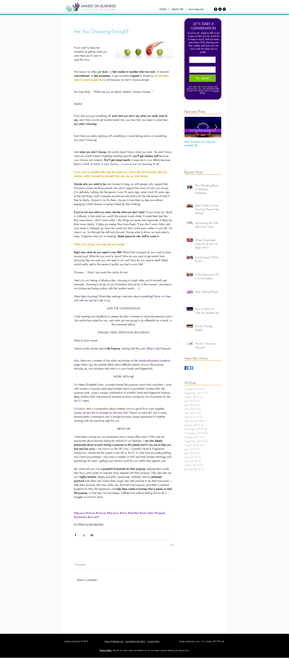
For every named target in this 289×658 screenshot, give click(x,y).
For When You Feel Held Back (89, 524)
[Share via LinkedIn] (91, 534)
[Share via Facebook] (75, 534)
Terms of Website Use (114, 641)
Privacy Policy (106, 650)
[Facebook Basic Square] (186, 368)
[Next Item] (215, 127)
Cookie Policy (154, 641)
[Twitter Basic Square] (191, 368)
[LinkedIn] (220, 9)
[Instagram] (224, 9)
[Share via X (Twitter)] (83, 534)
